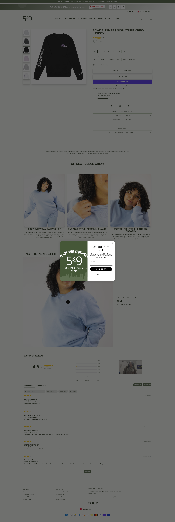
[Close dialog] (113, 243)
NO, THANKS (101, 274)
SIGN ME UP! (101, 269)
